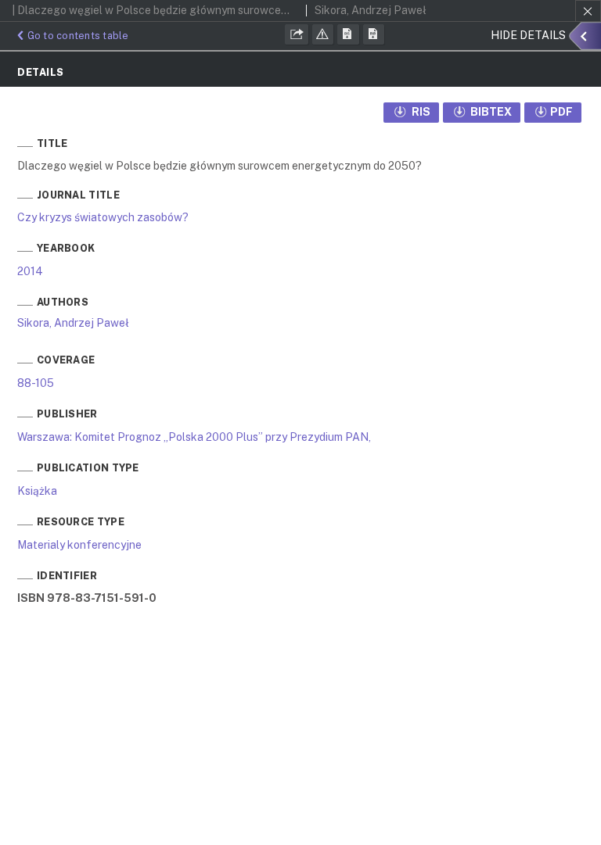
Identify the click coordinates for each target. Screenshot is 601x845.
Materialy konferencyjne (79, 545)
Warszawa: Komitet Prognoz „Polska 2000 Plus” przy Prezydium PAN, (194, 437)
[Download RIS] (348, 34)
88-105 (35, 383)
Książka (37, 491)
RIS (419, 112)
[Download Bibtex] (374, 34)
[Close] (588, 11)
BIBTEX (490, 112)
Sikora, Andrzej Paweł (73, 323)
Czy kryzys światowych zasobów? (103, 217)
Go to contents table (78, 35)
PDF (561, 112)
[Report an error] (323, 34)
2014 (30, 271)
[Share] (297, 34)
